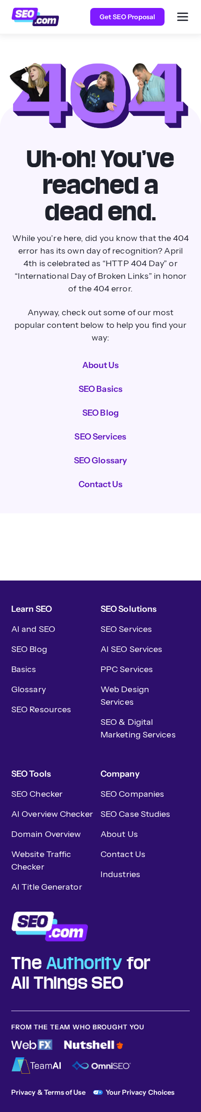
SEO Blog (100, 413)
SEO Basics (100, 389)
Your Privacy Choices (140, 1092)
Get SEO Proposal (127, 17)
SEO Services (100, 437)
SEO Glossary (100, 460)
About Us (100, 365)
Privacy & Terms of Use (48, 1092)
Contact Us (101, 484)
